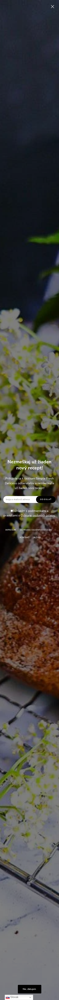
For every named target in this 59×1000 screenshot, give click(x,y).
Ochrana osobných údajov (36, 530)
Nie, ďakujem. (29, 989)
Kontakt (25, 537)
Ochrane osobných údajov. (38, 515)
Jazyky (37, 537)
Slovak (14, 997)
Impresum (10, 530)
